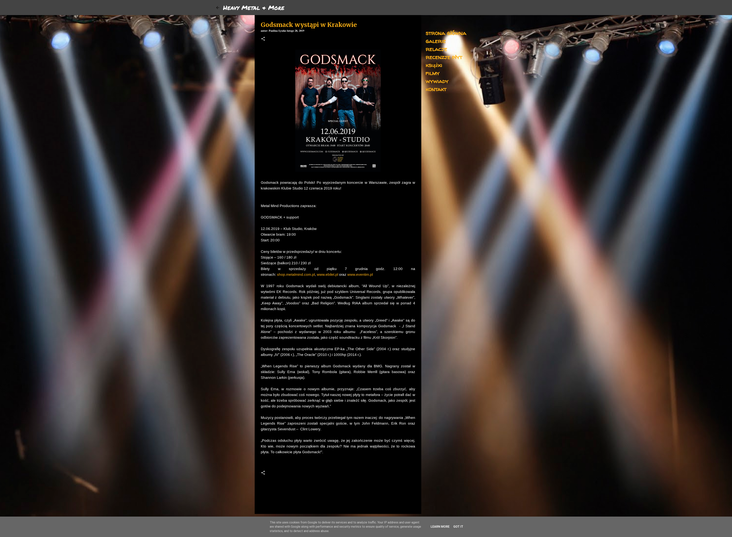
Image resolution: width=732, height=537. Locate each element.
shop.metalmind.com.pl (296, 275)
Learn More (440, 526)
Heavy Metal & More (253, 7)
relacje (436, 49)
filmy (433, 73)
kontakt (436, 89)
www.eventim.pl (360, 275)
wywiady (437, 81)
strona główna (446, 33)
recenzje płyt (444, 57)
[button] (263, 39)
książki (434, 65)
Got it (458, 526)
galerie (436, 41)
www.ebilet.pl (327, 275)
